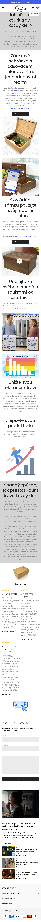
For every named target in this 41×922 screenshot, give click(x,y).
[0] (37, 8)
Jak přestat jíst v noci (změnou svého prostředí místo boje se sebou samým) (18, 826)
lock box (18, 501)
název (4, 735)
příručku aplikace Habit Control (26, 236)
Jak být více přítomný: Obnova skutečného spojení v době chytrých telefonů (27, 874)
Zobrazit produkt (20, 114)
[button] (34, 14)
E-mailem (5, 745)
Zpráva (4, 754)
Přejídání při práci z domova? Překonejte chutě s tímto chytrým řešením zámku (26, 851)
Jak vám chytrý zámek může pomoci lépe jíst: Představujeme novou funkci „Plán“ (27, 862)
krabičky (16, 91)
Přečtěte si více (6, 843)
